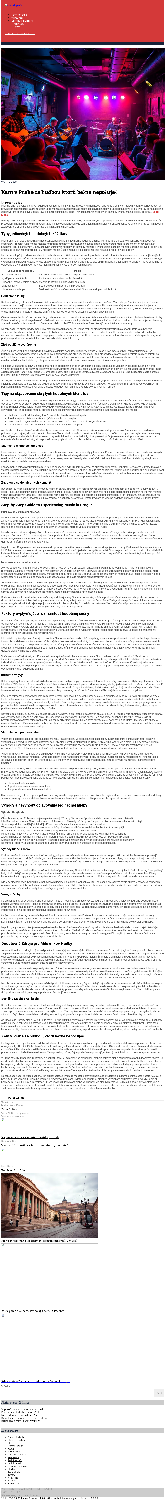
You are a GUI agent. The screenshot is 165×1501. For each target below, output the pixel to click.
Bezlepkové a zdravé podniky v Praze (20, 1420)
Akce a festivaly (16, 1437)
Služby (15, 27)
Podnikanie (13, 1457)
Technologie (19, 14)
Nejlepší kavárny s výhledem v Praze (20, 1415)
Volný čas (17, 17)
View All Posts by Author (15, 1113)
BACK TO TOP (10, 1492)
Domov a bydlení (22, 20)
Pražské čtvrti (14, 1463)
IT (9, 1443)
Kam (12, 1105)
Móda (11, 1448)
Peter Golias (13, 202)
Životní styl (18, 23)
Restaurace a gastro (17, 1466)
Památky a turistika (17, 1454)
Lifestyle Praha (15, 1445)
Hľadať (5, 1386)
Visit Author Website (12, 1116)
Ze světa (12, 1480)
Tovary (11, 1474)
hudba (5, 1105)
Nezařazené (14, 1451)
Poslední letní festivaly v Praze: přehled (21, 1412)
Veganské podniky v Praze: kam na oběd (22, 1409)
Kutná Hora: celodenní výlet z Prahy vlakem (24, 1418)
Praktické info (15, 1460)
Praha (19, 1105)
